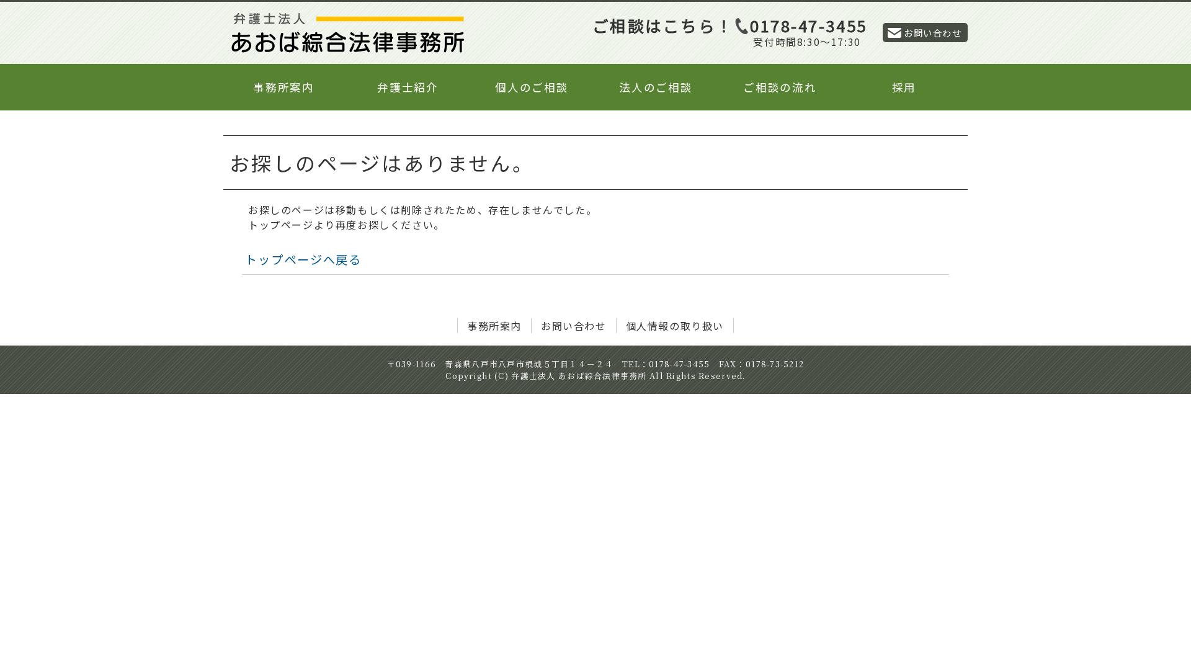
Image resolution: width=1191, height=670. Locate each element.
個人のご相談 (532, 87)
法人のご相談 (656, 87)
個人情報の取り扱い (675, 325)
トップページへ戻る (303, 259)
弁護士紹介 (408, 87)
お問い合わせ (932, 32)
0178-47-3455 (808, 25)
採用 (904, 87)
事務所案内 (283, 87)
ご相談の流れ (780, 87)
